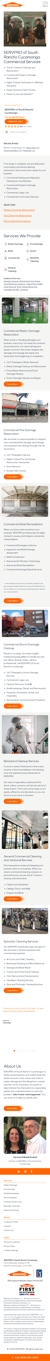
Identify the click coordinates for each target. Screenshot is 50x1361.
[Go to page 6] (27, 1051)
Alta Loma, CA (32, 148)
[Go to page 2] (17, 1051)
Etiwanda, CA (29, 150)
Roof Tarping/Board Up (27, 287)
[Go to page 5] (25, 1051)
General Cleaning (11, 1210)
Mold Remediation (11, 1193)
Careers (7, 1226)
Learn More (12, 384)
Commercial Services (13, 1202)
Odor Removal (10, 287)
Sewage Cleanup (11, 281)
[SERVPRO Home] (12, 4)
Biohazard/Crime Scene (30, 281)
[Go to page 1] (14, 1051)
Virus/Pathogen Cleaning (14, 284)
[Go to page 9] (35, 1051)
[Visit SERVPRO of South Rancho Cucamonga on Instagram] (25, 1171)
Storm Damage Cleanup (17, 220)
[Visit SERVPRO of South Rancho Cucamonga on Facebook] (31, 1171)
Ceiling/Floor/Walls (34, 284)
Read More (12, 1108)
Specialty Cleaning (12, 1206)
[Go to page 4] (22, 1051)
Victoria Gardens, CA (13, 150)
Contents (24, 289)
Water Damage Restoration (19, 209)
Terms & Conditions (12, 1242)
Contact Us (8, 1230)
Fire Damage (9, 1189)
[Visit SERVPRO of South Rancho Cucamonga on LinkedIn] (19, 1171)
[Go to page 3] (19, 1051)
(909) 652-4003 (15, 121)
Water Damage (10, 1185)
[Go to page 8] (33, 1051)
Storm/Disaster (10, 1197)
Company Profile (11, 1222)
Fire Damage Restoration (18, 215)
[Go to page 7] (30, 1051)
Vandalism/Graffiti (11, 289)
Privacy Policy (9, 1246)
